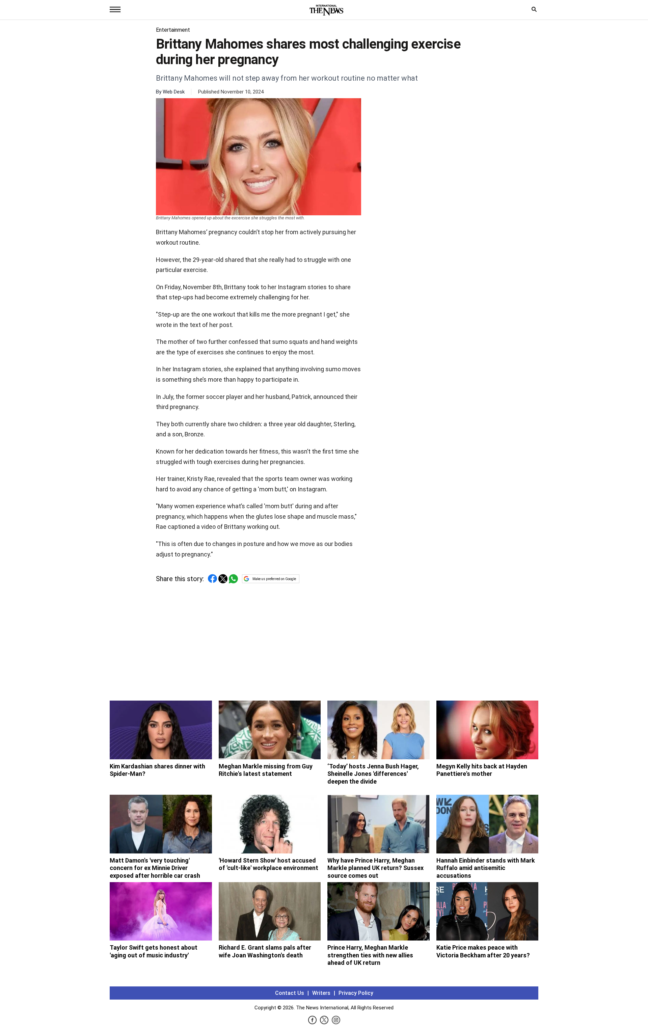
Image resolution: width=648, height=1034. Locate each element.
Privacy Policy (356, 993)
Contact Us (289, 993)
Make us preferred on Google (274, 579)
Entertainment (173, 30)
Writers (321, 993)
